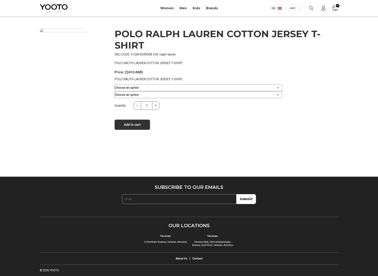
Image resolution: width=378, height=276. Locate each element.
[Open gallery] (45, 33)
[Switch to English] (279, 8)
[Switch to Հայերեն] (273, 8)
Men (183, 8)
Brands (212, 8)
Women (167, 8)
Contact (197, 258)
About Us (181, 258)
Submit (246, 199)
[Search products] (311, 8)
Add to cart (132, 124)
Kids (196, 8)
